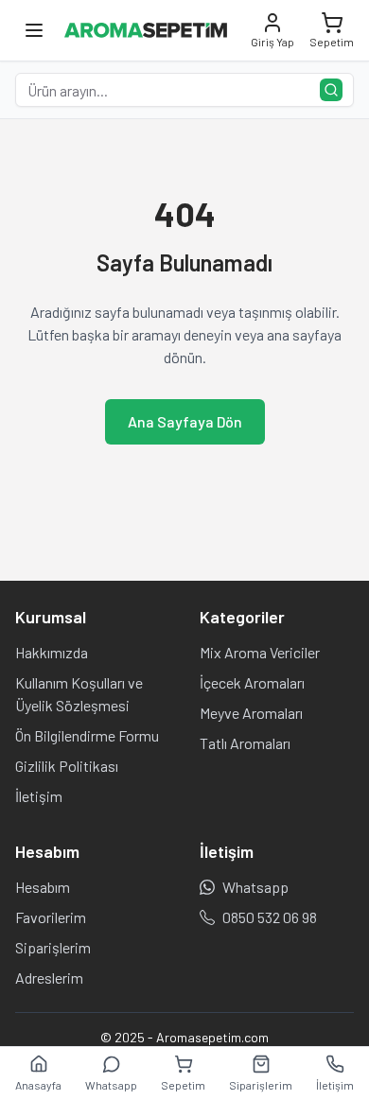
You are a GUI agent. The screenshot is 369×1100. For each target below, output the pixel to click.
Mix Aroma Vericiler (260, 652)
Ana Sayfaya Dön (185, 421)
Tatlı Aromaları (245, 743)
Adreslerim (49, 978)
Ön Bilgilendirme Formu (87, 735)
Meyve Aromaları (251, 713)
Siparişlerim (53, 947)
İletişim (38, 796)
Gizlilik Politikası (66, 766)
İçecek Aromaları (252, 682)
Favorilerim (50, 917)
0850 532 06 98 (269, 917)
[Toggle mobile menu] (34, 30)
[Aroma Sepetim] (145, 30)
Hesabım (42, 887)
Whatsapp (255, 887)
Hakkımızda (51, 652)
